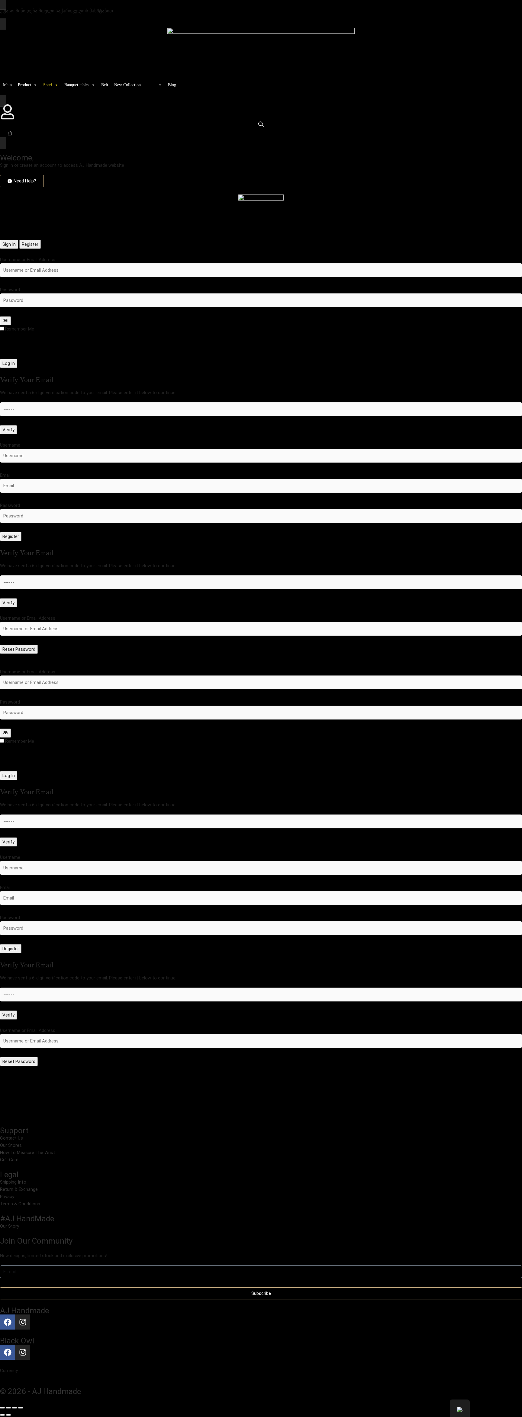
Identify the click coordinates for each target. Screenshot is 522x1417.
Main (7, 85)
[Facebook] (7, 1322)
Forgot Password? (18, 349)
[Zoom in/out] (2, 1408)
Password (10, 290)
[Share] (14, 1408)
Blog (172, 85)
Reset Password (18, 649)
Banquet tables (76, 85)
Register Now (13, 371)
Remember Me (19, 329)
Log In (8, 363)
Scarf (47, 85)
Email (5, 475)
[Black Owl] (154, 85)
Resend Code (13, 438)
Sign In (6, 544)
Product (24, 85)
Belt (104, 85)
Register (10, 536)
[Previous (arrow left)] (2, 1415)
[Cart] (10, 133)
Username (10, 445)
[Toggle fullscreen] (8, 1408)
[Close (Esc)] (20, 1408)
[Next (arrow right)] (8, 1415)
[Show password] (5, 320)
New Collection (127, 85)
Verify (8, 429)
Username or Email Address (27, 259)
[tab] (9, 244)
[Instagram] (22, 1322)
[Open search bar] (261, 124)
